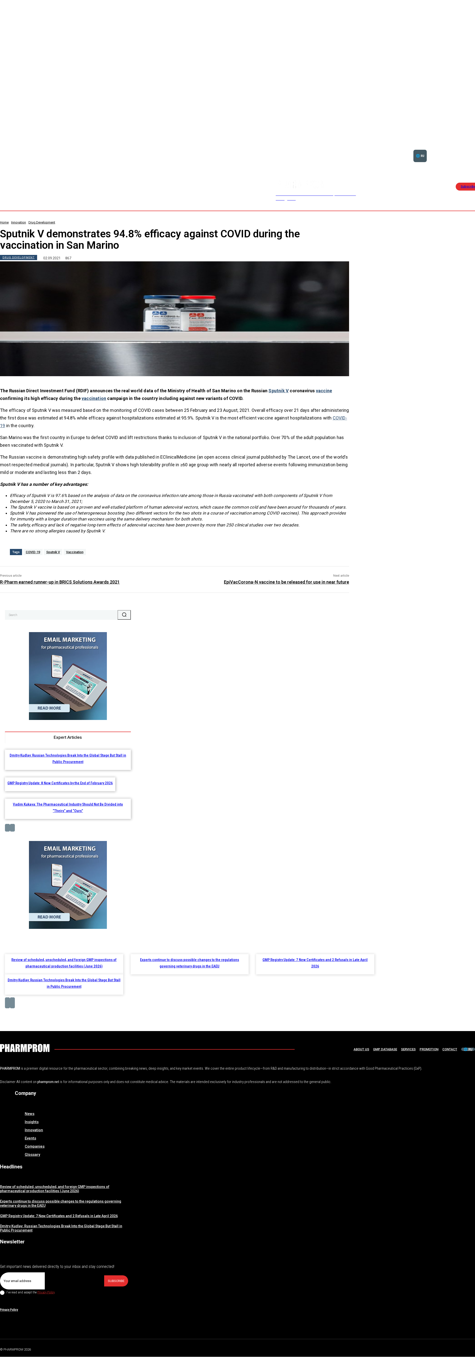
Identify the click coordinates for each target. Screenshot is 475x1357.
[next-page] (12, 828)
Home (4, 222)
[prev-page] (7, 828)
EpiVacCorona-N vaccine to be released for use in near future (286, 582)
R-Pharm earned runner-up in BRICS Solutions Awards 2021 (60, 582)
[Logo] (24, 1048)
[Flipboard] (461, 1348)
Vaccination (74, 552)
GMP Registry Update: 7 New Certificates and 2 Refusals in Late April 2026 (59, 1216)
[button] (459, 150)
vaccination (94, 398)
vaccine (324, 390)
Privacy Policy (45, 1292)
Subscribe (116, 1281)
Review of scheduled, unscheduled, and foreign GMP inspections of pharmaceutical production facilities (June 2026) (54, 1189)
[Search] (124, 614)
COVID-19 (33, 552)
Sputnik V (278, 390)
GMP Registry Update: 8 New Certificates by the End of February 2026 (60, 783)
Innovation (18, 222)
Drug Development (41, 222)
